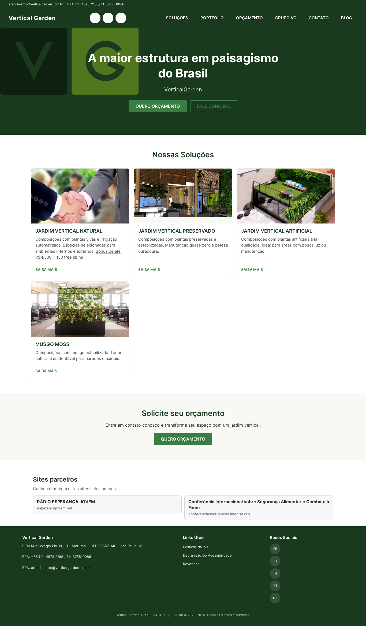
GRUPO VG (285, 17)
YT (275, 586)
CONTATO (319, 17)
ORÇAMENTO (249, 17)
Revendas (191, 564)
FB (275, 549)
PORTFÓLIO (212, 17)
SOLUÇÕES (177, 17)
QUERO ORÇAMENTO (158, 106)
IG (275, 561)
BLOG (346, 17)
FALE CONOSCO (213, 106)
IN (275, 573)
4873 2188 (54, 556)
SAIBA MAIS (46, 269)
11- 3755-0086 (112, 4)
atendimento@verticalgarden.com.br (36, 4)
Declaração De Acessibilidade (207, 555)
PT (275, 598)
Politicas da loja (195, 547)
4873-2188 (89, 4)
